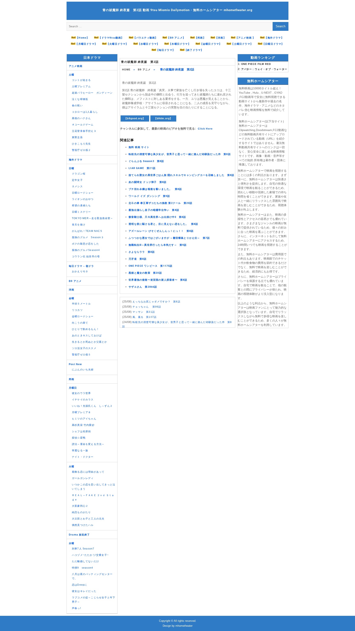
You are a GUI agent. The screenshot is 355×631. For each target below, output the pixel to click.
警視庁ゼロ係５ (81, 354)
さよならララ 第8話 (142, 252)
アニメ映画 (75, 66)
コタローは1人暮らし (85, 111)
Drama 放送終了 (79, 534)
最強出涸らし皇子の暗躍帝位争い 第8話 (154, 210)
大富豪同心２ (80, 506)
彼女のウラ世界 (81, 393)
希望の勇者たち (81, 205)
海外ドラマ (75, 159)
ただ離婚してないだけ (85, 561)
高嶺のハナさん (81, 118)
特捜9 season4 (82, 567)
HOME (126, 69)
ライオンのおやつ (83, 199)
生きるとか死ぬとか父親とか (89, 341)
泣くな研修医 (80, 99)
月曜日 (73, 387)
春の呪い (77, 105)
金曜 (71, 298)
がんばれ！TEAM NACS (87, 231)
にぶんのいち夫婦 (83, 369)
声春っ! (76, 608)
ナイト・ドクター (83, 456)
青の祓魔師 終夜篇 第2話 (140, 61)
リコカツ (77, 310)
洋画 (71, 289)
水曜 (71, 543)
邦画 (71, 379)
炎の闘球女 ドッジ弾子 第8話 (147, 182)
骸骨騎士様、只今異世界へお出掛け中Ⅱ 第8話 (157, 217)
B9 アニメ (144, 69)
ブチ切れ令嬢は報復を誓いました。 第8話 (155, 189)
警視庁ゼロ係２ (81, 150)
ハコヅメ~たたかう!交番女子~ (90, 555)
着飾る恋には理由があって (88, 471)
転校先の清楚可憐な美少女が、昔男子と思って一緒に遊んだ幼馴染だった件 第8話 (180, 154)
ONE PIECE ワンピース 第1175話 (150, 265)
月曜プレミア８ (81, 412)
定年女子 (77, 180)
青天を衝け (78, 224)
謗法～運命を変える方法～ (88, 444)
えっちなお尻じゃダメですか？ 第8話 (156, 301)
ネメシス (77, 186)
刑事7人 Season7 (83, 548)
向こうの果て (80, 322)
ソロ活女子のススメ (84, 348)
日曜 (71, 168)
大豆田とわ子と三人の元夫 (88, 518)
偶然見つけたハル (83, 525)
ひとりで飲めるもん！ (85, 329)
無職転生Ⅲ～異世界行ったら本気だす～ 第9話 (158, 245)
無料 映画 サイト (139, 147)
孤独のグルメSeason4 (86, 250)
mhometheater (183, 625)
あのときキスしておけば (87, 335)
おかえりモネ (80, 271)
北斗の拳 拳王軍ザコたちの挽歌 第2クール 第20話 (160, 203)
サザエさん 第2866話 (143, 286)
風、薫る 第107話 (145, 317)
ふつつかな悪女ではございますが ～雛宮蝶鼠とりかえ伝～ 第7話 (169, 238)
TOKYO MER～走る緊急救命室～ (92, 218)
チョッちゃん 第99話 (147, 306)
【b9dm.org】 (163, 118)
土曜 (71, 74)
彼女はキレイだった (84, 591)
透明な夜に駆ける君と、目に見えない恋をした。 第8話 (163, 224)
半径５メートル (81, 303)
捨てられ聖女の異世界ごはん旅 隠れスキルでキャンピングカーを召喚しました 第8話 (181, 175)
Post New (75, 364)
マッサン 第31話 (144, 311)
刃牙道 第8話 (137, 258)
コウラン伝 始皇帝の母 (86, 256)
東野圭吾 (77, 137)
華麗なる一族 (80, 450)
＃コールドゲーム (83, 124)
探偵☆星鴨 (78, 437)
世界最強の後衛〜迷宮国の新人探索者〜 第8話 (158, 279)
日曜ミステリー (81, 211)
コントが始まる (81, 80)
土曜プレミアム (81, 86)
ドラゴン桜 (78, 173)
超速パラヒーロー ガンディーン (92, 92)
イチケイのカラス (83, 399)
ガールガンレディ (83, 478)
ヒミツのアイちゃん (84, 418)
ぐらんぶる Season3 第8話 (146, 161)
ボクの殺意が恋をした (85, 243)
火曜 (71, 466)
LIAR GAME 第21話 (142, 168)
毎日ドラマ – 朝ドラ (81, 266)
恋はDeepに (79, 584)
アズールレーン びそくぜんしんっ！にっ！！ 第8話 (161, 231)
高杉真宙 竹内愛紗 (83, 425)
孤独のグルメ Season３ (88, 237)
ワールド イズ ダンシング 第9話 (149, 196)
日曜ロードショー (83, 192)
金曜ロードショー (83, 316)
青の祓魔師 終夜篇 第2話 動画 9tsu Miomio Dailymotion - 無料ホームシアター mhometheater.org (177, 10)
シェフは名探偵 (81, 431)
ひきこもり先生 (81, 143)
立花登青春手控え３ (84, 131)
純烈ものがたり (81, 512)
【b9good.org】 (134, 118)
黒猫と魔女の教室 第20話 (145, 272)
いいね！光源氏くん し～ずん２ (92, 406)
